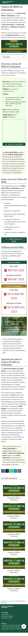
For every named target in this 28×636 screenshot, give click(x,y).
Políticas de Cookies (6, 618)
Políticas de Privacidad (7, 616)
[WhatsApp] (11, 471)
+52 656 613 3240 (8, 91)
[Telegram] (15, 471)
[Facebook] (3, 471)
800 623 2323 (16, 270)
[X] (7, 471)
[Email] (19, 471)
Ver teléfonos (13, 89)
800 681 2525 (16, 279)
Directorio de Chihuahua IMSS (13, 346)
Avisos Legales (5, 614)
